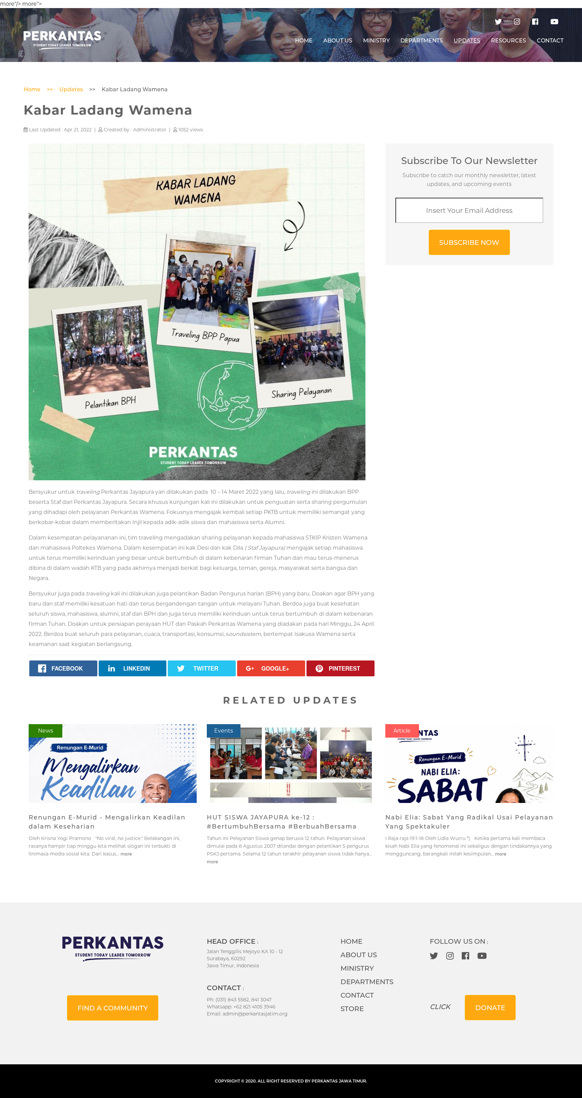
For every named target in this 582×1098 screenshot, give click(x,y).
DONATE (490, 1008)
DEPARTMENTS (421, 40)
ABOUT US (337, 40)
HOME (306, 40)
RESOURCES (508, 40)
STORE (352, 1009)
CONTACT (550, 40)
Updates (71, 89)
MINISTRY (376, 40)
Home (32, 89)
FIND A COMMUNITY (112, 1008)
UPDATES (467, 40)
